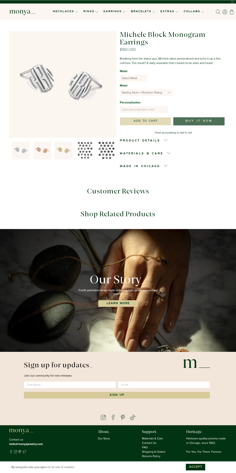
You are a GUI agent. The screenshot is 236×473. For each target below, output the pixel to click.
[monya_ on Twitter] (24, 452)
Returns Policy (151, 456)
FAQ (145, 447)
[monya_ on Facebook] (11, 452)
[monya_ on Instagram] (15, 452)
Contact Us (149, 443)
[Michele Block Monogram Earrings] (62, 84)
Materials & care (141, 153)
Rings (88, 11)
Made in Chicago (140, 166)
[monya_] (22, 12)
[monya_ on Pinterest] (20, 452)
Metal (123, 71)
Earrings (112, 11)
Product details (140, 140)
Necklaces (63, 11)
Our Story (104, 438)
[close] (232, 2)
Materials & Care (152, 438)
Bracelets (141, 11)
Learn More (118, 303)
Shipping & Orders (153, 452)
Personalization (130, 102)
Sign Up (117, 395)
